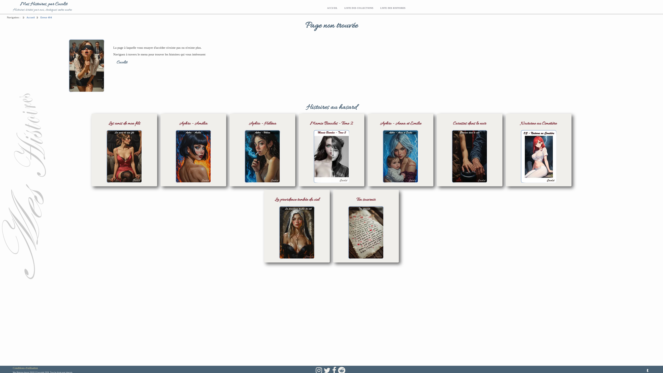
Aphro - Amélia (193, 124)
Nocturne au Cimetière (539, 124)
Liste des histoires (393, 8)
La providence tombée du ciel (297, 200)
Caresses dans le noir (469, 124)
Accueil (332, 8)
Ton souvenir (366, 200)
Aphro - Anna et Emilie (400, 124)
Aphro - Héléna (262, 124)
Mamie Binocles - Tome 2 (331, 124)
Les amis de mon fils (124, 124)
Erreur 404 (46, 17)
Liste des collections (358, 8)
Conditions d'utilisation (25, 368)
